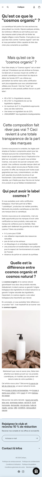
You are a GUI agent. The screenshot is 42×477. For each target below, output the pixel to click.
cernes (10, 408)
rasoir (23, 393)
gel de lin (27, 402)
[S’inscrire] (37, 438)
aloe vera (5, 402)
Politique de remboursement (11, 461)
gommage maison (16, 402)
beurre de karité (32, 400)
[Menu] (2, 7)
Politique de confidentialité (31, 461)
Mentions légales (31, 467)
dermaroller (15, 405)
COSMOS (21, 408)
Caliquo (23, 457)
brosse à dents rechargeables (16, 390)
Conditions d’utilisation (13, 464)
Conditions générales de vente (15, 467)
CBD (15, 408)
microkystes (24, 405)
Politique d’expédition (29, 464)
